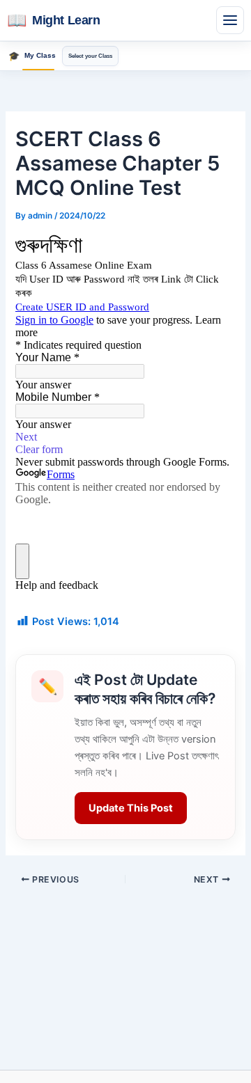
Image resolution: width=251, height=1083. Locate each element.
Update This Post (131, 808)
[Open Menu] (230, 20)
